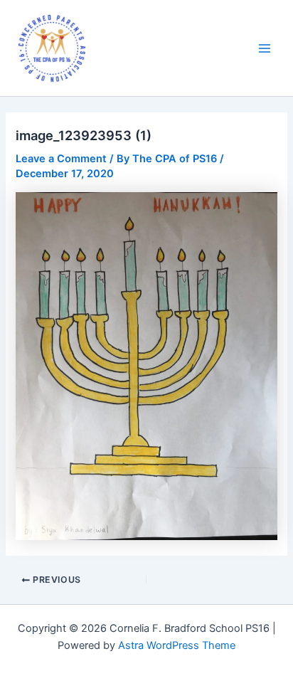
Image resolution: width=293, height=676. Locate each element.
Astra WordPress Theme (176, 645)
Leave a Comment (61, 158)
